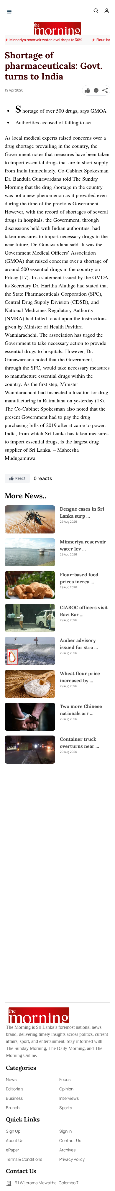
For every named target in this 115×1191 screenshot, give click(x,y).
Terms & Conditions (24, 1159)
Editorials (14, 1089)
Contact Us (70, 1140)
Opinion (66, 1089)
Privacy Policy (72, 1159)
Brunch (12, 1107)
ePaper (12, 1150)
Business (14, 1098)
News (11, 1079)
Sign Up (13, 1131)
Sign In (65, 1131)
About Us (14, 1140)
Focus (64, 1079)
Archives (67, 1150)
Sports (65, 1107)
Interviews (69, 1098)
